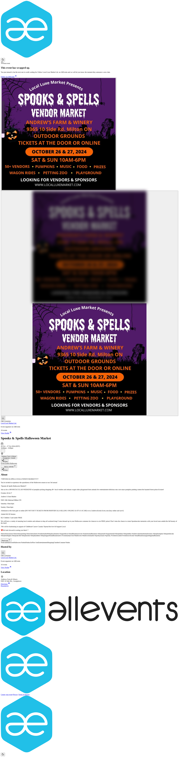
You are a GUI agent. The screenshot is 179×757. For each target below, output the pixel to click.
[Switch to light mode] (3, 59)
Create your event (6, 694)
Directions (4, 584)
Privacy (15, 694)
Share (6, 461)
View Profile (5, 433)
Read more (5, 540)
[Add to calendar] (3, 450)
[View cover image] (58, 134)
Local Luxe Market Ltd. (9, 423)
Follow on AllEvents (7, 77)
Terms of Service (24, 694)
